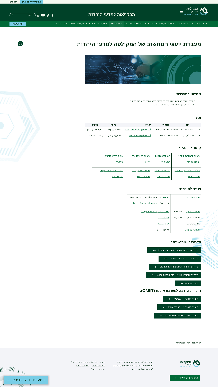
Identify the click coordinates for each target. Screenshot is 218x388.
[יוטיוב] (43, 15)
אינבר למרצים (163, 177)
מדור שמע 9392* (149, 212)
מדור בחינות (194, 177)
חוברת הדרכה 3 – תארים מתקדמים (181, 315)
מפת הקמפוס (191, 283)
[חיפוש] (12, 15)
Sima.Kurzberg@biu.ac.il (138, 130)
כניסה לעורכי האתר (188, 378)
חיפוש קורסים (110, 156)
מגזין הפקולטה (83, 24)
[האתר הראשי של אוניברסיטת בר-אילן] (190, 367)
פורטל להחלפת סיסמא (189, 156)
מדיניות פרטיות (82, 366)
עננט (147, 162)
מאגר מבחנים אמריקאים (111, 170)
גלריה (72, 24)
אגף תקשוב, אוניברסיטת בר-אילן (84, 362)
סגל (198, 24)
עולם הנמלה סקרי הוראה (187, 170)
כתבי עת (128, 24)
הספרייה (137, 24)
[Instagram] (38, 15)
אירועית (119, 162)
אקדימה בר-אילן (98, 369)
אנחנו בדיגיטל (61, 24)
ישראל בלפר (163, 224)
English (13, 1)
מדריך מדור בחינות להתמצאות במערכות (179, 267)
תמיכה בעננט (193, 197)
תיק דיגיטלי (117, 177)
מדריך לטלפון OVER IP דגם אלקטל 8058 (177, 275)
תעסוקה (104, 24)
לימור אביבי (163, 218)
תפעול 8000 (143, 177)
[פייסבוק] (52, 15)
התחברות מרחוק (162, 170)
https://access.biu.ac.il (145, 203)
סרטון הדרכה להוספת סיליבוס (183, 258)
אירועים (95, 24)
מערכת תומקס (193, 212)
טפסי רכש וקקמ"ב (141, 170)
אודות (204, 24)
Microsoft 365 (162, 156)
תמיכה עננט (164, 162)
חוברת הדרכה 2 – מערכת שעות (183, 307)
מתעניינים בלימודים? (29, 380)
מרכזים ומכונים (150, 24)
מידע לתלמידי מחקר (185, 24)
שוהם (120, 156)
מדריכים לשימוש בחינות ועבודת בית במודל (178, 250)
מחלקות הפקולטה (166, 24)
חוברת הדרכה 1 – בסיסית (186, 299)
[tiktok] (48, 15)
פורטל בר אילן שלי (141, 156)
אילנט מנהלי (193, 162)
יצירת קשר (17, 23)
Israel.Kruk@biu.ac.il (140, 136)
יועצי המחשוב (116, 24)
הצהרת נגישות (98, 366)
